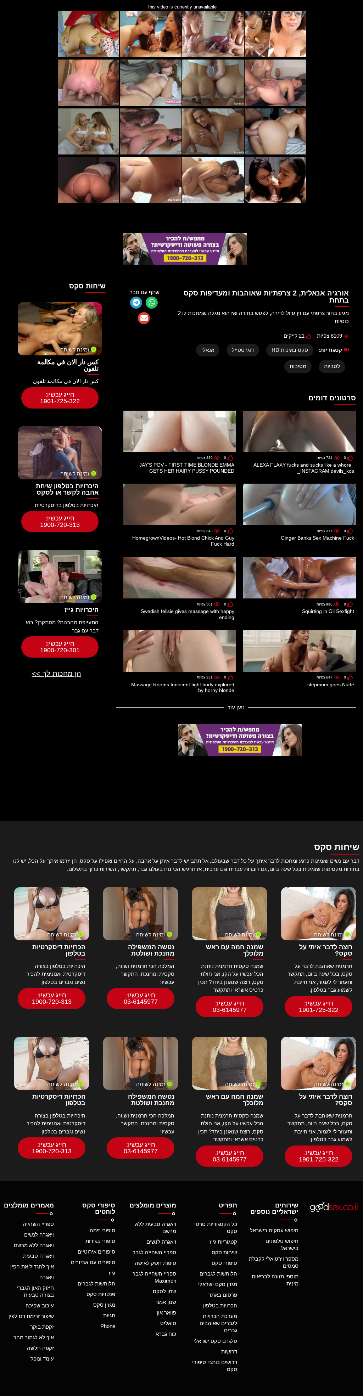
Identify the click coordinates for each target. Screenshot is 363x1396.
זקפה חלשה (40, 1348)
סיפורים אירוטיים (96, 1252)
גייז (111, 1273)
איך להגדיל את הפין (32, 1266)
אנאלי (207, 350)
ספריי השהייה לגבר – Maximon (152, 1277)
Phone (107, 1326)
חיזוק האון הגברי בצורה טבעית (35, 1291)
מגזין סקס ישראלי (217, 1284)
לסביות (332, 366)
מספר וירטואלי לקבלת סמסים (273, 1262)
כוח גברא (166, 1334)
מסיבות (298, 366)
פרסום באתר (222, 1295)
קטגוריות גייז (223, 1242)
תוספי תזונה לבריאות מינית (275, 1280)
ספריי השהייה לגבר (154, 1252)
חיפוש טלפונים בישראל (282, 1244)
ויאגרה (46, 1277)
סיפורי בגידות (100, 1241)
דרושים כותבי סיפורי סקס (214, 1365)
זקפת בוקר (42, 1327)
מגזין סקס (104, 1305)
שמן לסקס (164, 1291)
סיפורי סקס (224, 1263)
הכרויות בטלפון (220, 1305)
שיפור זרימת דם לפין (31, 1316)
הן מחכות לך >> (56, 673)
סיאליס (168, 1323)
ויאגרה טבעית (38, 1256)
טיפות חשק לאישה (155, 1263)
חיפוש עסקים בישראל (274, 1230)
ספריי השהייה (38, 1224)
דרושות (229, 1352)
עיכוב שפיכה (40, 1305)
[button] (152, 303)
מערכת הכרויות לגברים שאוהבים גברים (218, 1323)
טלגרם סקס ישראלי (215, 1341)
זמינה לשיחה (74, 350)
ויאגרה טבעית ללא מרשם (155, 1227)
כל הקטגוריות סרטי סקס (215, 1227)
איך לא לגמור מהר (33, 1337)
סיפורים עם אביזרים (93, 1262)
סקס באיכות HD (290, 350)
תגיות (109, 1315)
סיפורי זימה (102, 1230)
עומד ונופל (42, 1359)
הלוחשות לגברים (218, 1274)
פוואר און (166, 1313)
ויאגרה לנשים (161, 1242)
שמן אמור (165, 1302)
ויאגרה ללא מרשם (34, 1245)
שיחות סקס (224, 1252)
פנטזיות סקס (100, 1294)
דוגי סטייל (243, 350)
